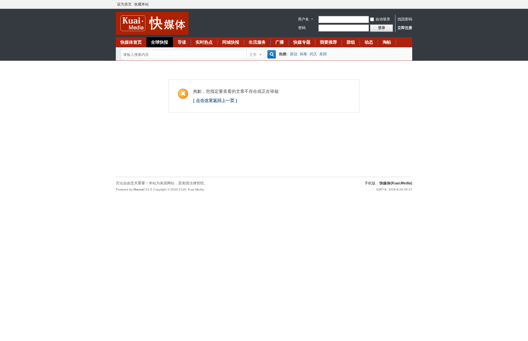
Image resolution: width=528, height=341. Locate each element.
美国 (323, 54)
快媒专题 (301, 42)
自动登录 (383, 19)
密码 (302, 28)
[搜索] (271, 54)
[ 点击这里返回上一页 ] (215, 100)
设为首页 (124, 4)
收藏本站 (141, 4)
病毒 (303, 54)
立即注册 (405, 28)
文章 (253, 55)
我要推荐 (328, 42)
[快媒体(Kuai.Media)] (152, 33)
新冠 (293, 54)
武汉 (313, 54)
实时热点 (204, 42)
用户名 (303, 19)
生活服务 (257, 42)
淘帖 (387, 42)
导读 (182, 42)
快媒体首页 (131, 42)
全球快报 (159, 42)
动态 (369, 42)
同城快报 (230, 42)
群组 (350, 42)
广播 (279, 42)
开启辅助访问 (410, 4)
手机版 (370, 183)
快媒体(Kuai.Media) (396, 183)
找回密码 (405, 19)
